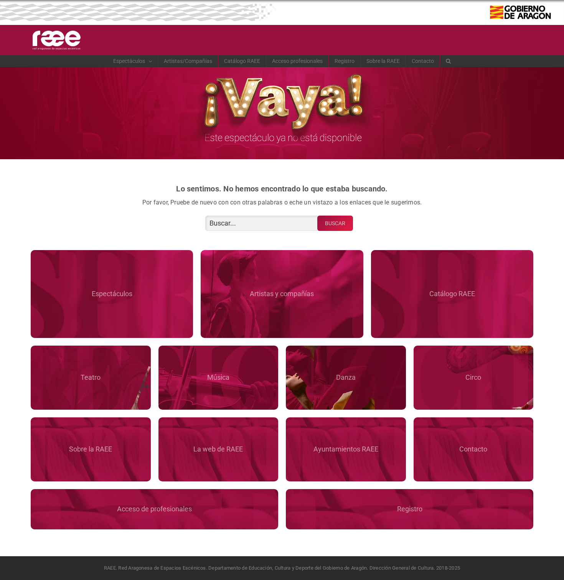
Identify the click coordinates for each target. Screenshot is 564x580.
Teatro (91, 377)
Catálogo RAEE (452, 294)
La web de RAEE (218, 449)
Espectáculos (112, 294)
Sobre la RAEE (90, 449)
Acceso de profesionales (154, 509)
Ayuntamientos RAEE (345, 449)
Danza (346, 377)
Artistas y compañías (282, 294)
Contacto (473, 449)
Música (218, 377)
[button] (448, 61)
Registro (409, 509)
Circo (473, 377)
